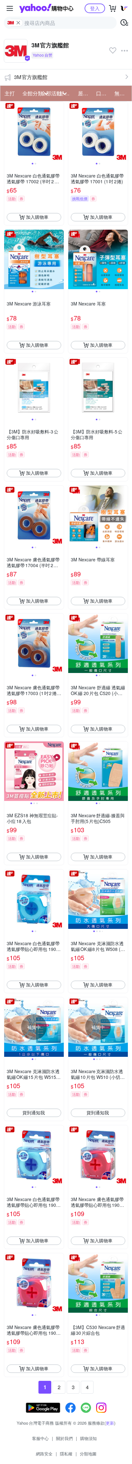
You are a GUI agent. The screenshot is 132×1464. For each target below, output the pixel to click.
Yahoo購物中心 (46, 8)
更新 (110, 1423)
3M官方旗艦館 (30, 77)
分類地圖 (88, 1454)
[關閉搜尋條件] (18, 23)
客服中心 (40, 1438)
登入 (95, 8)
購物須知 (88, 1438)
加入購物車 (37, 217)
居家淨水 (85, 93)
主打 (9, 93)
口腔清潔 (103, 93)
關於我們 (64, 1438)
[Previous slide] (8, 131)
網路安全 (44, 1454)
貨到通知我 (33, 1112)
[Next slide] (59, 131)
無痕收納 (121, 93)
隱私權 (66, 1454)
